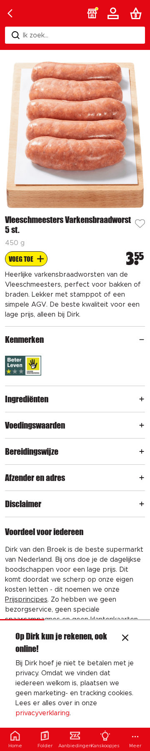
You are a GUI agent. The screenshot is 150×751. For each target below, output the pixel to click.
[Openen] (141, 339)
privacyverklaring (42, 713)
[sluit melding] (125, 638)
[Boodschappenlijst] (137, 13)
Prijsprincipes (26, 599)
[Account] (114, 13)
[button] (92, 13)
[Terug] (10, 13)
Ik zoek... (35, 35)
